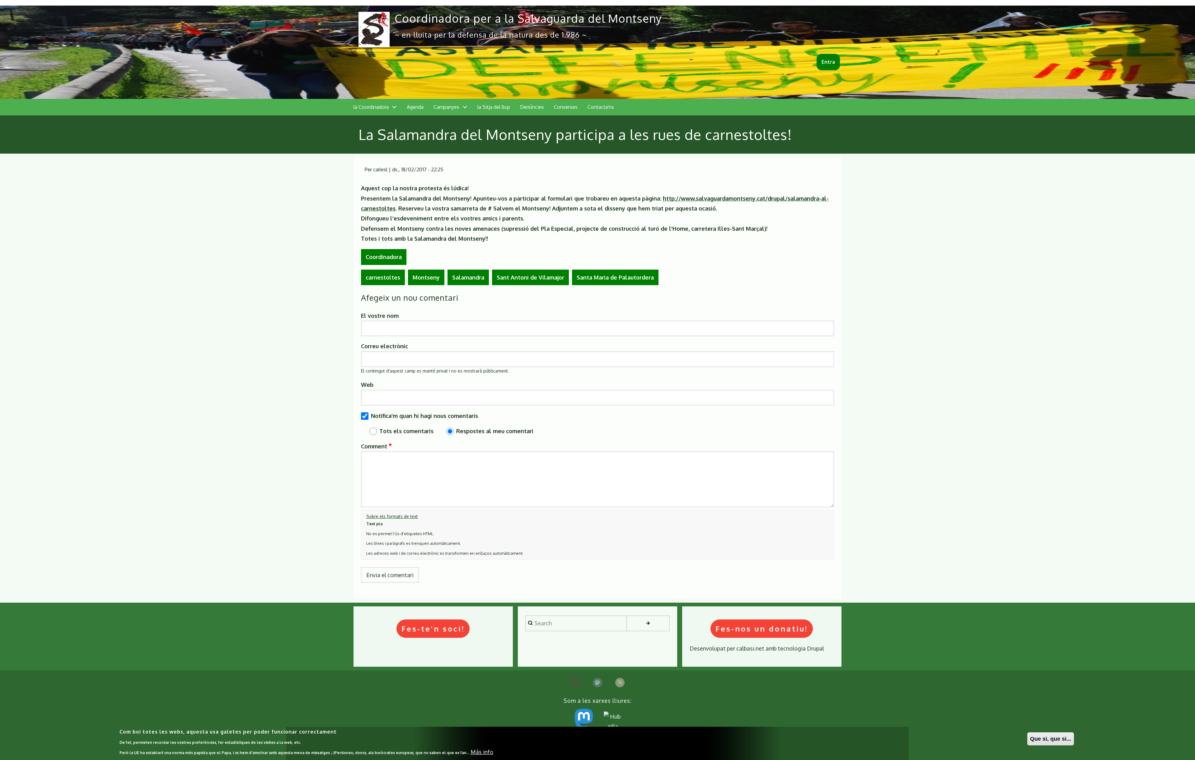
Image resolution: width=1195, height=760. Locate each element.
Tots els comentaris (406, 431)
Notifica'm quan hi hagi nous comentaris (424, 415)
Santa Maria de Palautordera (615, 277)
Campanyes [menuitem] (446, 107)
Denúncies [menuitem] (532, 107)
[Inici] (374, 29)
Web (367, 384)
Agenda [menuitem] (415, 107)
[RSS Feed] (620, 682)
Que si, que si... (1050, 739)
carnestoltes (383, 277)
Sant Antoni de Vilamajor (530, 277)
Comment (374, 446)
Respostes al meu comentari (494, 431)
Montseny (426, 277)
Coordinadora (384, 256)
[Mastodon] (597, 682)
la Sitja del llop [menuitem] (493, 107)
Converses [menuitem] (566, 107)
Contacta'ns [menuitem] (601, 107)
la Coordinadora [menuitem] (371, 107)
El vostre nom (380, 315)
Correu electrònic (384, 346)
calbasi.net (750, 648)
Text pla (374, 523)
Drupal (815, 648)
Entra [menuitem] (828, 62)
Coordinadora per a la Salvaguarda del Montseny (528, 18)
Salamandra (468, 277)
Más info (482, 751)
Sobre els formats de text (392, 516)
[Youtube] (575, 682)
